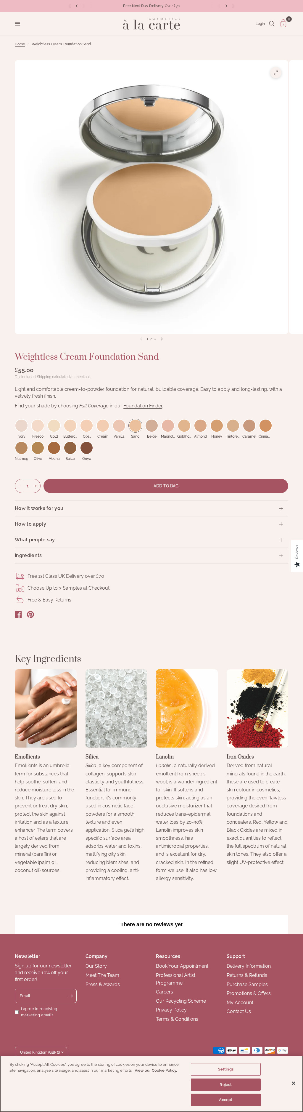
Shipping (44, 377)
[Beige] (151, 425)
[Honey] (216, 425)
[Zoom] (275, 72)
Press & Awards (103, 984)
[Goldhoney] (184, 425)
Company (96, 956)
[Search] (272, 24)
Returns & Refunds (247, 975)
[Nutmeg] (21, 448)
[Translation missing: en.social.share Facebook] (18, 614)
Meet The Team (102, 975)
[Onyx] (86, 448)
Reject (226, 1084)
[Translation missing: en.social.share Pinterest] (30, 614)
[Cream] (102, 425)
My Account (240, 1002)
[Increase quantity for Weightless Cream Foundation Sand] (35, 486)
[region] (151, 1084)
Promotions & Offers (249, 993)
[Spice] (70, 448)
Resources (168, 956)
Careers (164, 992)
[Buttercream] (70, 425)
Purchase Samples (247, 984)
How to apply (30, 524)
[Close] (293, 1083)
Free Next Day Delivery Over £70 (151, 6)
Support (236, 956)
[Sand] (135, 425)
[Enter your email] (71, 996)
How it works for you (39, 508)
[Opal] (86, 425)
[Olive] (37, 448)
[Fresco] (37, 425)
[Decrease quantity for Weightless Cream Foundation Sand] (19, 486)
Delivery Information (249, 966)
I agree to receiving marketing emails (39, 1012)
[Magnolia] (168, 425)
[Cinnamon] (265, 425)
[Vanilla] (119, 425)
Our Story (96, 966)
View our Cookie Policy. (156, 1070)
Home (20, 44)
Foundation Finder (142, 406)
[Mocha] (54, 448)
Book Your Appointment (182, 966)
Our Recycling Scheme (181, 1001)
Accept (225, 1099)
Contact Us (239, 1011)
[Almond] (200, 425)
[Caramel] (249, 425)
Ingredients (28, 555)
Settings (225, 1069)
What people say (35, 540)
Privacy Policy (171, 1010)
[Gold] (54, 425)
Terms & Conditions (177, 1019)
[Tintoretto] (233, 425)
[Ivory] (21, 425)
